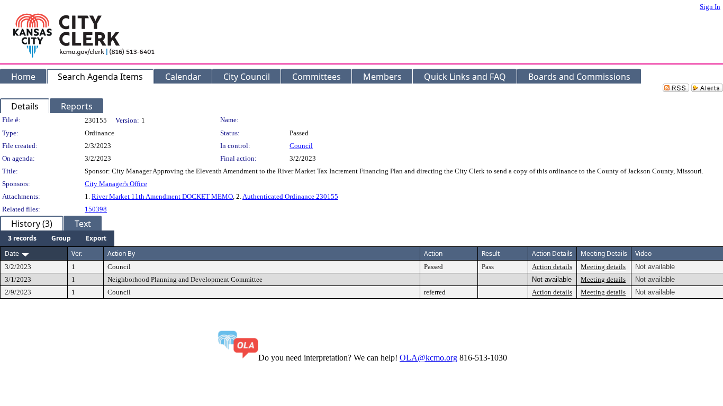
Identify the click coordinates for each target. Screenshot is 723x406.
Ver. (76, 253)
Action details (552, 267)
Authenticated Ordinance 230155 (290, 196)
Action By (121, 253)
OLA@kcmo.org (428, 357)
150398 (96, 209)
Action (433, 253)
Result (491, 253)
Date (12, 253)
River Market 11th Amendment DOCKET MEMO (162, 196)
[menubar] (57, 238)
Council (301, 146)
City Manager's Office (116, 184)
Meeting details (603, 267)
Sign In (710, 7)
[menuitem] (22, 238)
